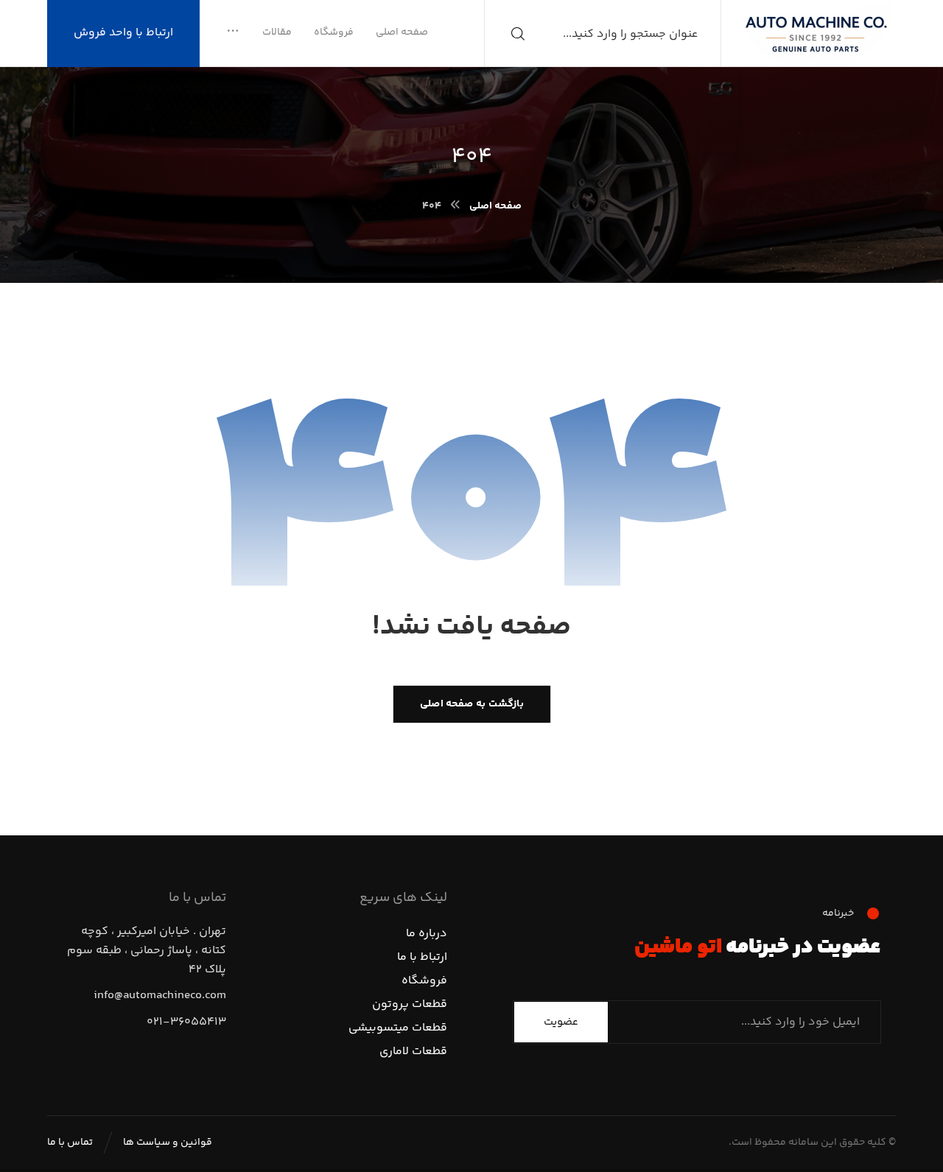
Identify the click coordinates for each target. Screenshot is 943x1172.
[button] (232, 32)
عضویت (561, 1022)
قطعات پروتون (409, 1004)
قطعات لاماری (413, 1051)
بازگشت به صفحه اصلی (471, 703)
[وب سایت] (816, 33)
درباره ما (426, 933)
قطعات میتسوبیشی (397, 1028)
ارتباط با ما (422, 957)
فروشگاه (424, 981)
